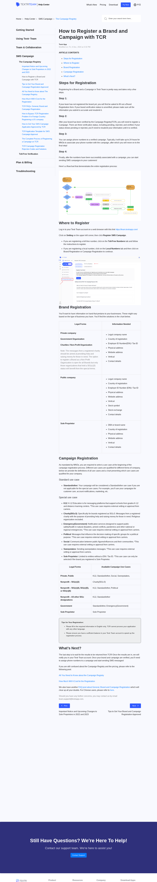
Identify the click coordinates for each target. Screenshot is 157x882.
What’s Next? (69, 76)
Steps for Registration (73, 58)
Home (18, 19)
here (112, 690)
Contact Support (78, 855)
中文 (139, 5)
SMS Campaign (45, 19)
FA (79, 687)
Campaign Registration (74, 72)
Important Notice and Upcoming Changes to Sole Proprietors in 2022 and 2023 (36, 69)
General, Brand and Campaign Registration (111, 687)
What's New (91, 5)
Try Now (126, 5)
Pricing (103, 5)
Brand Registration (72, 67)
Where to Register (71, 63)
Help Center (43, 5)
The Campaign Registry (66, 19)
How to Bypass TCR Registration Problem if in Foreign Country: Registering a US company (35, 117)
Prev (65, 706)
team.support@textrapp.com (71, 699)
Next (134, 706)
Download (113, 5)
